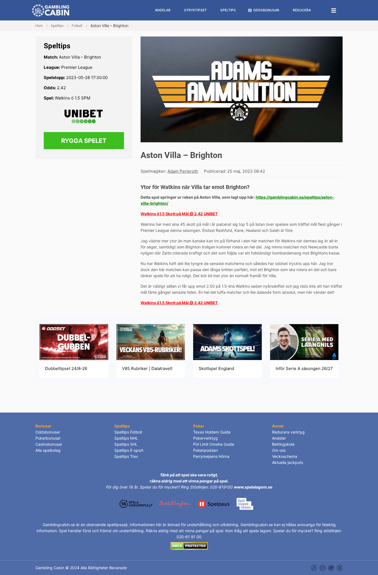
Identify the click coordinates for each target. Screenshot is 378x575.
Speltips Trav (126, 456)
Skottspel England (216, 368)
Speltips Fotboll (128, 432)
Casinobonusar (48, 444)
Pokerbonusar (48, 438)
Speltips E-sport (128, 450)
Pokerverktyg (205, 438)
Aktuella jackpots (287, 462)
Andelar (279, 438)
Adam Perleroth (182, 171)
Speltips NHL (126, 438)
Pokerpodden (205, 450)
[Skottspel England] (227, 341)
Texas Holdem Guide (212, 432)
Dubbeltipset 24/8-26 (66, 368)
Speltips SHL (126, 444)
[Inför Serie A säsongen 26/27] (304, 341)
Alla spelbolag (48, 450)
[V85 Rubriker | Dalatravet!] (150, 341)
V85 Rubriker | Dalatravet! (147, 368)
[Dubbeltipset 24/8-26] (74, 341)
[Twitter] (340, 567)
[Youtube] (322, 567)
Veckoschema (284, 456)
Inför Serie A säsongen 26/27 (304, 368)
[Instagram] (331, 567)
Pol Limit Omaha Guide (213, 444)
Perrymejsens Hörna (211, 456)
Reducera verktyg (288, 432)
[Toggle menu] (334, 10)
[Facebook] (314, 567)
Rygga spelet (84, 140)
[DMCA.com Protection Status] (189, 545)
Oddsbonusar (47, 432)
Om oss (279, 450)
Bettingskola (283, 444)
